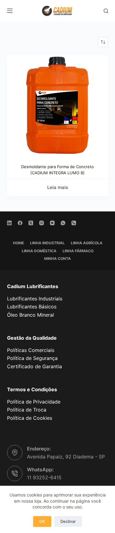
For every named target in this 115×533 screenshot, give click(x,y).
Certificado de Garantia (34, 366)
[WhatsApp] (63, 223)
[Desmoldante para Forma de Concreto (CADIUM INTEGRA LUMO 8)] (57, 105)
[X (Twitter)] (31, 223)
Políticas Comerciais (30, 350)
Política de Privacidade (33, 402)
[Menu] (10, 11)
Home (18, 243)
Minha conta (57, 258)
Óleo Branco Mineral (30, 315)
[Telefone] (73, 223)
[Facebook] (20, 223)
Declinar (68, 521)
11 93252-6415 (44, 477)
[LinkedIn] (9, 223)
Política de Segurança (32, 358)
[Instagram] (41, 223)
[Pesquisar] (106, 11)
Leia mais (57, 187)
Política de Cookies (29, 418)
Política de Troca (26, 410)
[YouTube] (52, 223)
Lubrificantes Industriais (34, 298)
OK (42, 521)
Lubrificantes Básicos (31, 306)
